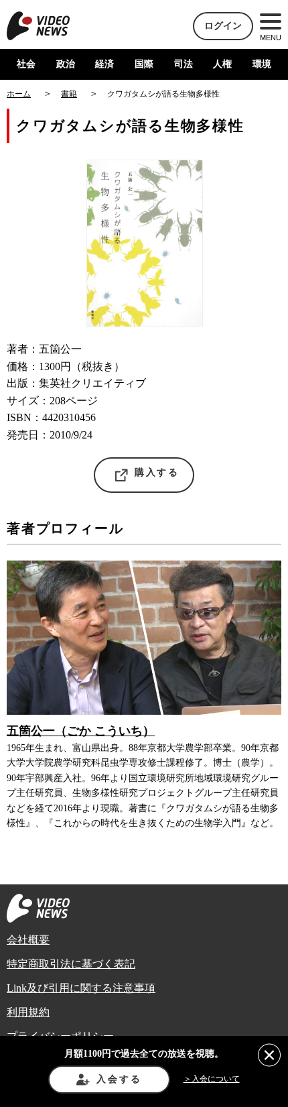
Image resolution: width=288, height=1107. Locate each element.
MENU (270, 38)
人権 (222, 64)
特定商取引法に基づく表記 (71, 964)
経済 (104, 64)
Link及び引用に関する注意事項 (81, 988)
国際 (144, 64)
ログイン (223, 26)
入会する (118, 1079)
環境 (262, 64)
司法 (183, 64)
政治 (65, 64)
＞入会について (212, 1079)
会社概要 (28, 939)
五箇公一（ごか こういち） (81, 731)
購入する (157, 472)
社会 (26, 64)
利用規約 (28, 1012)
